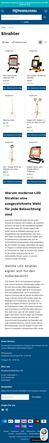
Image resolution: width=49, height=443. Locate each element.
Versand (11, 434)
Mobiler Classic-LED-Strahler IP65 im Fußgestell (35, 169)
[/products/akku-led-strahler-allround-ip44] (13, 63)
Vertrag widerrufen (35, 434)
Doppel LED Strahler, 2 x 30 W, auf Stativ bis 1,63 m (36, 122)
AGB (22, 431)
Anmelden (36, 397)
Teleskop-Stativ (8, 120)
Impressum (15, 431)
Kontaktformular (21, 434)
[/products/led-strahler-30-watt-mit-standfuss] (36, 63)
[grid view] (40, 42)
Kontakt (6, 431)
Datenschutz (31, 431)
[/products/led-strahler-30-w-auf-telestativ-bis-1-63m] (13, 155)
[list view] (45, 42)
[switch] (44, 438)
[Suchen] (45, 17)
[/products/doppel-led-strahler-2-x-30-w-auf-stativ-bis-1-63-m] (36, 108)
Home (3, 28)
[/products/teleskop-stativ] (13, 108)
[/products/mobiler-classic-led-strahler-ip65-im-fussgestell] (36, 155)
